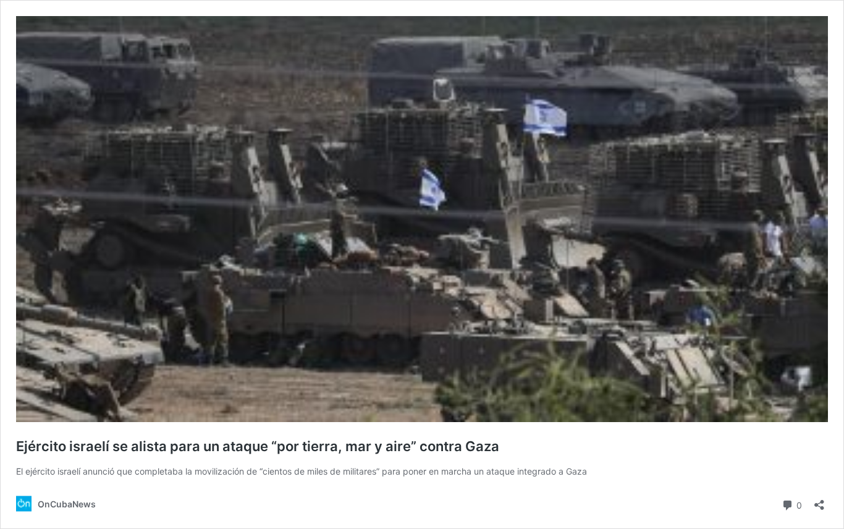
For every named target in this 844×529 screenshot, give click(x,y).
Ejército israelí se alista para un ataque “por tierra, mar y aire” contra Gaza (257, 446)
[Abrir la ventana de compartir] (819, 500)
